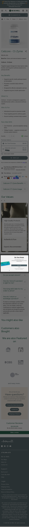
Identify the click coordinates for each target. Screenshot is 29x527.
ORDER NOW (19, 265)
